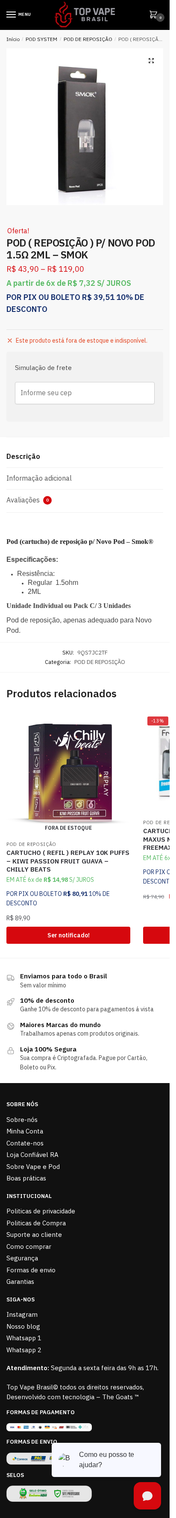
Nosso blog (23, 1326)
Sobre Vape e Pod (33, 1167)
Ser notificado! (68, 935)
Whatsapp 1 (23, 1338)
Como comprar (28, 1246)
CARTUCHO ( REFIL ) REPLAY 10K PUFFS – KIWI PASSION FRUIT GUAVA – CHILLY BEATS (67, 861)
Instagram (22, 1314)
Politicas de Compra (36, 1223)
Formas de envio (31, 1270)
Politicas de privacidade (40, 1211)
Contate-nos (25, 1143)
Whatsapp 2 (23, 1350)
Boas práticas (26, 1178)
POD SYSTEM (41, 39)
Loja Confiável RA (32, 1155)
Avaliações (27, 500)
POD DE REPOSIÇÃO (88, 39)
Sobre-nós (22, 1120)
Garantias (20, 1281)
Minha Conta (24, 1131)
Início (13, 39)
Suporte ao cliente (34, 1234)
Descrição (23, 456)
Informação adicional (39, 478)
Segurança (22, 1258)
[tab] (84, 457)
